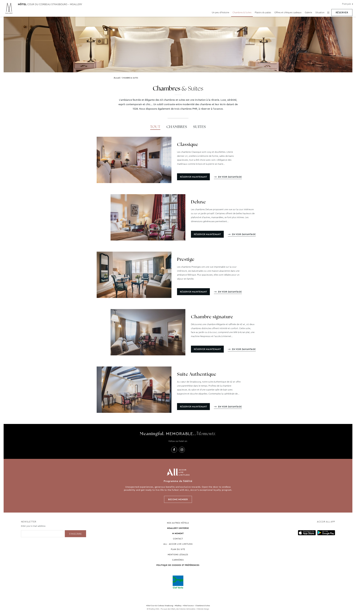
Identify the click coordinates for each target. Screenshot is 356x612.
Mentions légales (178, 554)
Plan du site (178, 549)
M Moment (178, 533)
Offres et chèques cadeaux (287, 12)
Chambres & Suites (242, 12)
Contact (178, 538)
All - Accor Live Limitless (178, 544)
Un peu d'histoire (220, 12)
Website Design (203, 609)
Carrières (178, 559)
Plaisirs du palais (263, 12)
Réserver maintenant (193, 176)
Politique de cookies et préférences (177, 565)
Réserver (342, 12)
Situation (319, 12)
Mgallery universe (178, 528)
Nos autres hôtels (178, 522)
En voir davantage (230, 176)
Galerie (308, 12)
